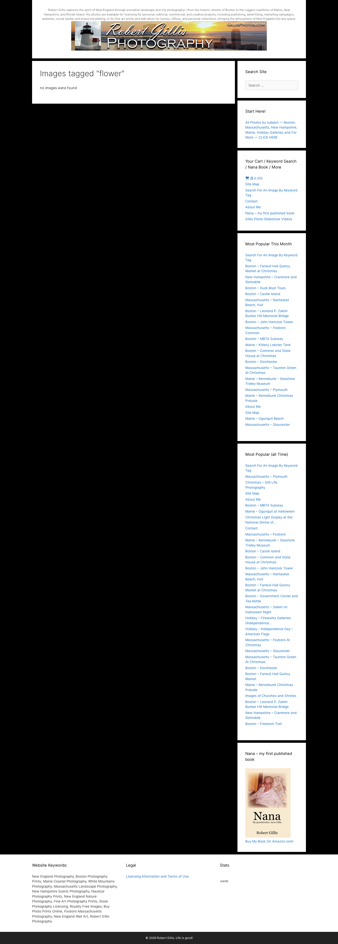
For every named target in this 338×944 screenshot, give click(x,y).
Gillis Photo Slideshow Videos (268, 219)
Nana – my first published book (269, 213)
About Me (253, 207)
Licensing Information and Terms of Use (157, 876)
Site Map (252, 184)
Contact (251, 201)
